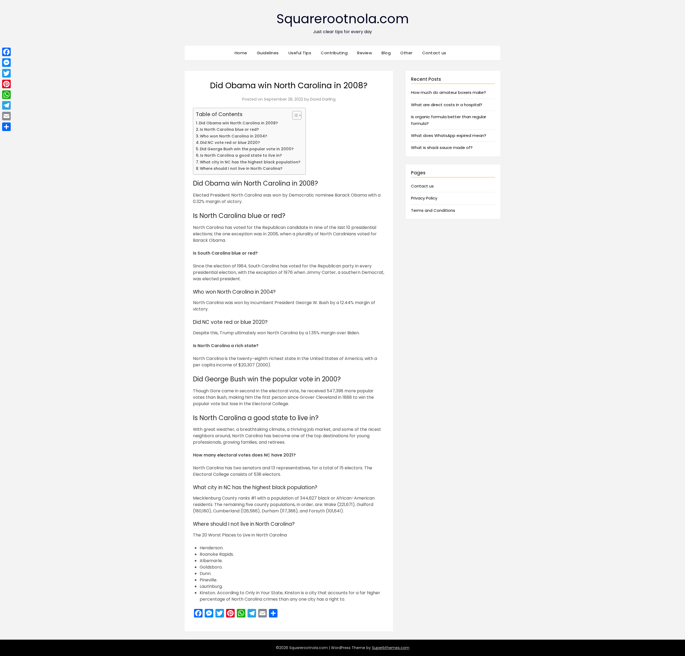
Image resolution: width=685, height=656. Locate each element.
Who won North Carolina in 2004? (233, 136)
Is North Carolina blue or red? (229, 129)
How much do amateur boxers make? (448, 92)
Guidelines (268, 53)
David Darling (323, 99)
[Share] (6, 126)
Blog (386, 53)
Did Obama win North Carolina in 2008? (238, 123)
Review (364, 53)
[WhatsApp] (6, 94)
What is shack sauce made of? (442, 147)
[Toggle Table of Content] (294, 115)
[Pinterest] (6, 84)
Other (406, 53)
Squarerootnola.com (342, 19)
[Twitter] (6, 73)
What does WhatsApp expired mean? (448, 135)
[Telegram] (6, 105)
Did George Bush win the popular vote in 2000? (247, 149)
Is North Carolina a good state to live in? (241, 155)
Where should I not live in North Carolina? (241, 168)
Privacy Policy (424, 198)
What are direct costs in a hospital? (446, 105)
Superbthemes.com (390, 647)
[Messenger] (6, 62)
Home (241, 53)
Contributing (334, 53)
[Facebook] (6, 52)
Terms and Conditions (433, 210)
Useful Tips (299, 53)
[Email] (6, 116)
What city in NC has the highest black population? (250, 162)
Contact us (434, 53)
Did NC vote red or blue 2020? (230, 142)
